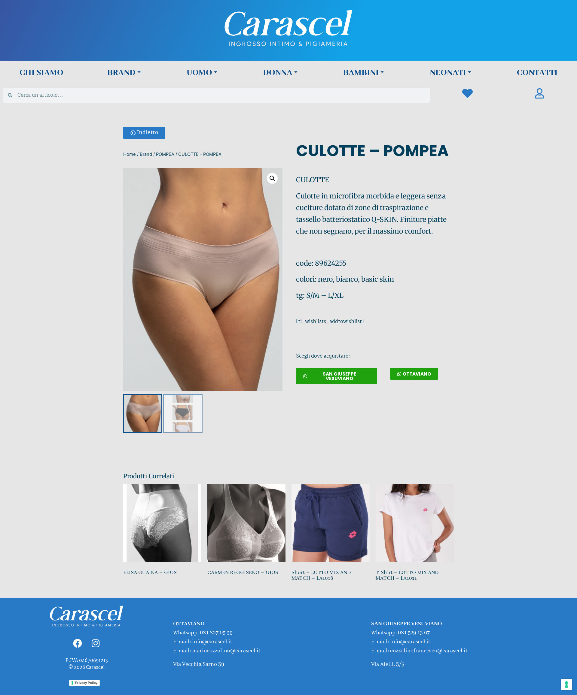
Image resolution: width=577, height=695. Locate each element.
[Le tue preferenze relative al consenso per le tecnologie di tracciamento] (566, 684)
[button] (144, 133)
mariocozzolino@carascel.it (226, 650)
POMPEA (165, 154)
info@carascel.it (212, 641)
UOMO (199, 73)
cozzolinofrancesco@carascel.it (428, 650)
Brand (121, 73)
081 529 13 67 (414, 632)
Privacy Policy (86, 683)
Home (129, 154)
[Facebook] (78, 643)
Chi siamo (41, 73)
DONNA (277, 73)
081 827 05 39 (216, 632)
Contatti (537, 73)
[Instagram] (96, 643)
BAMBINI (361, 73)
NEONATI (448, 73)
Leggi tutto (125, 583)
